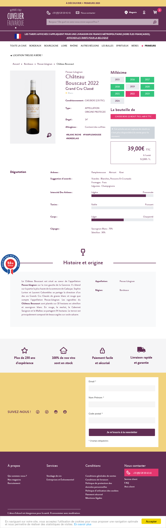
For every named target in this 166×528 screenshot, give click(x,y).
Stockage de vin (54, 476)
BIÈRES (134, 46)
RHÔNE (74, 46)
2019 (132, 86)
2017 (147, 79)
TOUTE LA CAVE (18, 46)
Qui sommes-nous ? (17, 476)
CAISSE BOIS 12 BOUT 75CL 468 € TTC (133, 116)
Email (91, 381)
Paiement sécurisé (94, 494)
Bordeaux (28, 64)
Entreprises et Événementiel (60, 479)
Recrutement (14, 483)
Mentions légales (93, 498)
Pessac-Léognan (44, 64)
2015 (117, 79)
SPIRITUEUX (122, 46)
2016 (132, 79)
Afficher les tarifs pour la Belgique (87, 38)
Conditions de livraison (96, 479)
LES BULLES (107, 46)
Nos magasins (14, 479)
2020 (147, 86)
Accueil (16, 64)
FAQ (126, 483)
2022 (132, 93)
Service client (130, 479)
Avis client (129, 486)
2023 (147, 93)
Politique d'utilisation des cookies (102, 490)
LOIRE (64, 46)
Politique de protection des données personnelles (98, 485)
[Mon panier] (155, 12)
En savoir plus (82, 524)
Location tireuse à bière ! (27, 55)
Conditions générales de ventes (100, 476)
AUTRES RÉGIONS (90, 46)
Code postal (95, 413)
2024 (117, 101)
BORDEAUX (35, 46)
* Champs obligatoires (98, 441)
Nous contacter (88, 13)
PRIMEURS (150, 46)
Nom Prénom (95, 397)
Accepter (151, 521)
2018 (117, 86)
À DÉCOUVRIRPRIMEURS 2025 (83, 3)
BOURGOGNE (51, 46)
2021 (117, 93)
